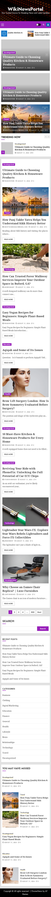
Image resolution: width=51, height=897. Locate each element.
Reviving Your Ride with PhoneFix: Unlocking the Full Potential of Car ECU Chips (22, 472)
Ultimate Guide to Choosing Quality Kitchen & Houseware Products (23, 60)
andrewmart (9, 287)
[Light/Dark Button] (38, 24)
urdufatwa (8, 354)
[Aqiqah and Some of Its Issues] (24, 344)
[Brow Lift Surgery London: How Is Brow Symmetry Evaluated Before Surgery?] (25, 382)
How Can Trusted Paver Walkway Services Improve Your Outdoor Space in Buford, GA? (24, 279)
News (4, 737)
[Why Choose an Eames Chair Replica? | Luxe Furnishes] (25, 569)
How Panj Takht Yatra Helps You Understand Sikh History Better (23, 125)
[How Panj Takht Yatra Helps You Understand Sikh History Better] (7, 148)
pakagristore (10, 68)
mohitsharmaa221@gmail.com (16, 130)
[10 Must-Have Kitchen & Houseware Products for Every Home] (25, 428)
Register (48, 24)
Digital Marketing (10, 705)
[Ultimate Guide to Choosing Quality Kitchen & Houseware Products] (25, 164)
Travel (6, 119)
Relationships (8, 742)
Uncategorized (9, 52)
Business (6, 695)
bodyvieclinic (9, 412)
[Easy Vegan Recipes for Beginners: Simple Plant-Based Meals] (25, 307)
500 (32, 612)
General (6, 721)
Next (39, 612)
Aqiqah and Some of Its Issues (22, 350)
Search (8, 621)
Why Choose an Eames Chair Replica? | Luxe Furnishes (21, 589)
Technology (9, 269)
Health (7, 394)
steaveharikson (10, 480)
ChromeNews (36, 891)
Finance (5, 716)
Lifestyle (6, 732)
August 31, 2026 (24, 68)
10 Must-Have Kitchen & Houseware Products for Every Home (23, 437)
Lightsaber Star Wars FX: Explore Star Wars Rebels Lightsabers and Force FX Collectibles (25, 533)
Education (7, 344)
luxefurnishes (10, 595)
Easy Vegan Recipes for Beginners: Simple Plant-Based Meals (23, 316)
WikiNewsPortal (25, 9)
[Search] (43, 24)
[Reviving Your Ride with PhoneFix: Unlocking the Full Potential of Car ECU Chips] (25, 463)
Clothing (6, 700)
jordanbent (8, 541)
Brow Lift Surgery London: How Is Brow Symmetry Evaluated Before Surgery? (25, 404)
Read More (8, 239)
